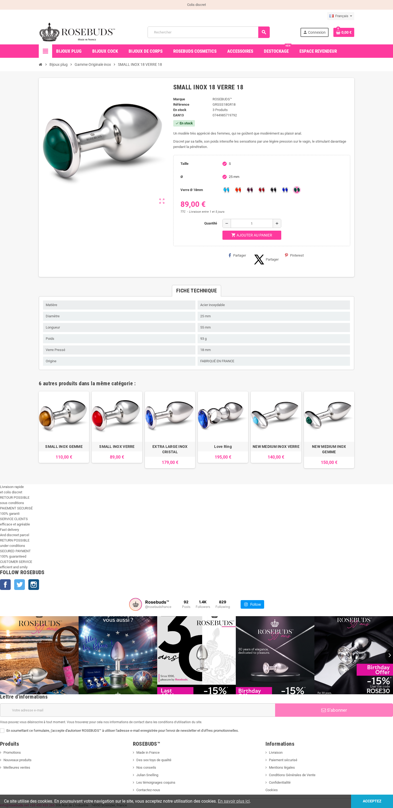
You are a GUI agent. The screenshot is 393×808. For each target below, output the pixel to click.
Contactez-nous (148, 790)
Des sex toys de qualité (153, 760)
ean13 (178, 115)
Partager (239, 255)
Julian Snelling (147, 775)
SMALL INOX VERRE (116, 446)
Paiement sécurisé (283, 760)
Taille (184, 164)
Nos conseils (146, 767)
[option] (63, 429)
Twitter (19, 584)
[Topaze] (238, 190)
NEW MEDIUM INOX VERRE (276, 446)
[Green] (296, 190)
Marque (179, 99)
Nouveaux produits (17, 760)
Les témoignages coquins (155, 782)
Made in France (148, 752)
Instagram (33, 584)
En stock (179, 110)
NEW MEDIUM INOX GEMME (329, 449)
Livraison (276, 752)
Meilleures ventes (16, 767)
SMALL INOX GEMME (63, 446)
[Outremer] (285, 190)
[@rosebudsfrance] (135, 604)
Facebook (5, 584)
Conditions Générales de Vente (292, 775)
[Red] (261, 190)
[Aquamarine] (226, 190)
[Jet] (273, 190)
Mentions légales (282, 767)
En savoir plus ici (234, 801)
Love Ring (223, 446)
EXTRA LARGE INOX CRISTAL (169, 449)
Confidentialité (280, 782)
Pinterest (297, 255)
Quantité (210, 223)
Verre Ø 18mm (191, 190)
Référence (181, 104)
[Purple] (249, 190)
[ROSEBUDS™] (78, 32)
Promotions (12, 752)
